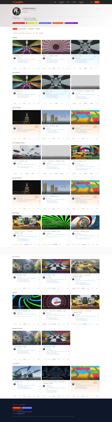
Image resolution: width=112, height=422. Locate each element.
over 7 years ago (83, 282)
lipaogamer (52, 319)
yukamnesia (19, 58)
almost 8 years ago (24, 239)
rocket (22, 240)
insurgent (25, 240)
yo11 (82, 62)
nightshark (82, 284)
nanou (24, 131)
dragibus (85, 62)
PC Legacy (41, 33)
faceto (22, 62)
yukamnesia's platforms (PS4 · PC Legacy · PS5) (22, 33)
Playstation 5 (33, 59)
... (86, 2)
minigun (88, 284)
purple (85, 98)
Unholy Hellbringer (53, 381)
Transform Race (27, 59)
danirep (81, 238)
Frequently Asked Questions (17, 409)
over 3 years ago (82, 61)
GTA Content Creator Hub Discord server (24, 411)
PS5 (34, 33)
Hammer (81, 274)
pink (54, 62)
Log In (91, 2)
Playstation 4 (93, 94)
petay (87, 98)
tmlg (58, 319)
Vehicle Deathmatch (86, 94)
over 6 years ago (24, 238)
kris (26, 131)
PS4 (37, 33)
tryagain (22, 388)
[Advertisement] (51, 251)
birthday (51, 62)
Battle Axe (23, 231)
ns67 (28, 167)
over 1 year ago (23, 130)
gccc (80, 62)
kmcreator (81, 98)
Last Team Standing (27, 236)
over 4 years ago (23, 280)
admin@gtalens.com (21, 413)
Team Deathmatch (56, 388)
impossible (26, 388)
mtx (21, 167)
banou (29, 281)
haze (56, 319)
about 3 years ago (83, 60)
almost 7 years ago (53, 236)
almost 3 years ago (24, 60)
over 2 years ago (53, 130)
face (24, 62)
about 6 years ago (23, 166)
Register (97, 2)
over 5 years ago (83, 96)
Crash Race (82, 164)
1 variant (79, 234)
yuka (27, 62)
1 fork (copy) (51, 278)
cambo (30, 388)
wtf (28, 240)
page (17, 18)
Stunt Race (85, 129)
